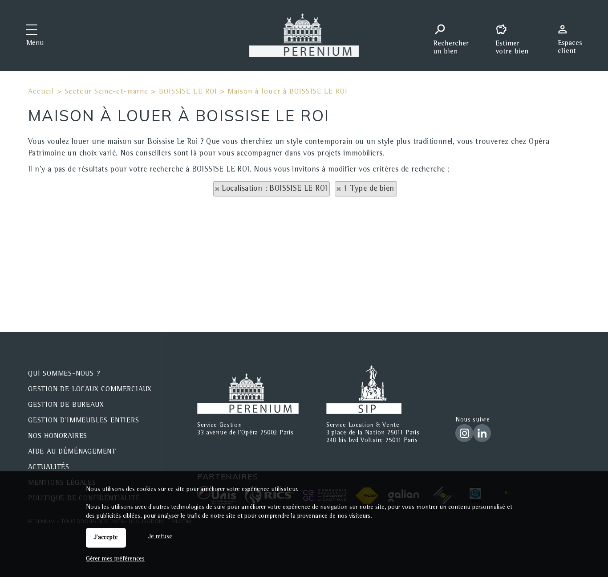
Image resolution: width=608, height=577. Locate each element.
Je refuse (160, 537)
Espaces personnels (573, 34)
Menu (35, 43)
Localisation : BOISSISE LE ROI (274, 189)
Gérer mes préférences (115, 559)
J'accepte (106, 538)
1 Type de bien (368, 189)
